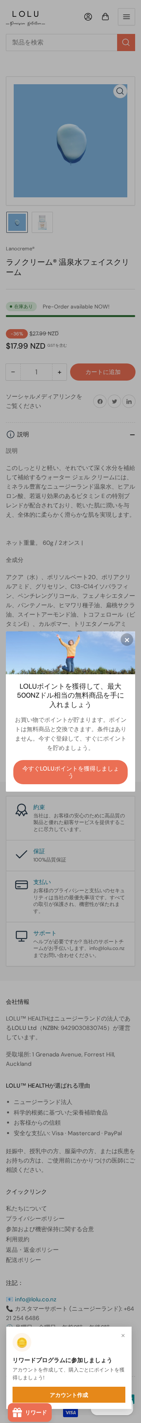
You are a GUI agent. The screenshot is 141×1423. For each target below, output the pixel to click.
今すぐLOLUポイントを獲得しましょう (70, 772)
